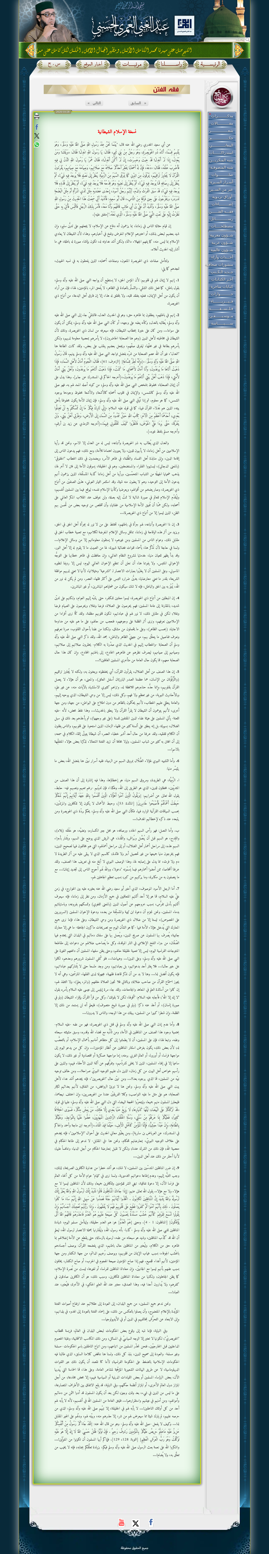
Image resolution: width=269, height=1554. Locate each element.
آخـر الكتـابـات (222, 279)
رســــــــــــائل (221, 219)
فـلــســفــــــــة (221, 309)
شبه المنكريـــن (221, 160)
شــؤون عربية (222, 242)
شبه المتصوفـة (221, 167)
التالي (94, 103)
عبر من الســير (221, 189)
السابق (138, 103)
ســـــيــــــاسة (222, 323)
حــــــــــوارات (222, 294)
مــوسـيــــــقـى (221, 316)
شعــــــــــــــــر (221, 131)
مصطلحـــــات (222, 226)
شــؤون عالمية (222, 250)
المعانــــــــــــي (221, 145)
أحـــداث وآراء (222, 257)
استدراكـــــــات (221, 153)
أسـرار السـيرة (221, 182)
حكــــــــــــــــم (221, 138)
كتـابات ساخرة (222, 287)
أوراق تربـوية (222, 197)
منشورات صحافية (219, 264)
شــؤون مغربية (221, 235)
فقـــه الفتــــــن (221, 211)
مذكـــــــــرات (222, 116)
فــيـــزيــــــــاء (222, 301)
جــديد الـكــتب (222, 272)
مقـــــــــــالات (222, 123)
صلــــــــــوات (222, 175)
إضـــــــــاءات (222, 204)
